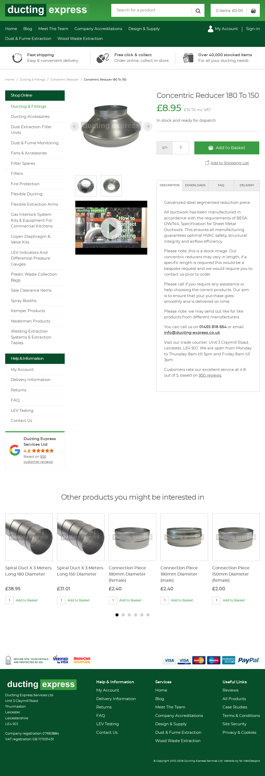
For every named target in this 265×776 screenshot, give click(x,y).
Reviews (230, 690)
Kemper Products (28, 311)
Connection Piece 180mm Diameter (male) (179, 574)
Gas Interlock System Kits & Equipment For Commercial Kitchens (32, 220)
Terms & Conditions (241, 716)
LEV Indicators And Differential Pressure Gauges (30, 258)
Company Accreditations (98, 29)
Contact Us (21, 421)
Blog (27, 29)
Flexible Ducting (26, 194)
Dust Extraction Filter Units (31, 130)
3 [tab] (129, 614)
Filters (17, 174)
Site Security (234, 724)
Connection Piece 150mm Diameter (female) (230, 574)
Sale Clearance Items (31, 290)
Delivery (247, 185)
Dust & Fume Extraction (28, 39)
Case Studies (235, 707)
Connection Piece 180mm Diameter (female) (127, 574)
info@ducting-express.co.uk (192, 333)
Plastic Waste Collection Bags (34, 277)
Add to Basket (230, 148)
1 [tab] (117, 614)
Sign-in (253, 29)
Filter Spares (23, 164)
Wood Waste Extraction (80, 39)
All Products (234, 699)
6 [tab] (148, 614)
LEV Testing (22, 411)
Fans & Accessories (29, 153)
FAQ (221, 185)
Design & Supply (144, 29)
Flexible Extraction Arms (34, 204)
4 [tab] (135, 614)
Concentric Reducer (64, 79)
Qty (165, 147)
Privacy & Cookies (239, 733)
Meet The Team (53, 29)
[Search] (198, 11)
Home (11, 29)
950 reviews (210, 375)
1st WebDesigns (249, 761)
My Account (226, 29)
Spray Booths (23, 301)
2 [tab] (123, 614)
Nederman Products (30, 321)
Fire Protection (25, 184)
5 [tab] (141, 614)
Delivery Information (30, 380)
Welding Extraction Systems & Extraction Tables (31, 337)
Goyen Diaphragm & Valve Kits (30, 240)
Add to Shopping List (230, 163)
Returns (18, 390)
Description (170, 185)
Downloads (195, 185)
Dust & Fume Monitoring (34, 143)
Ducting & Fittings (32, 79)
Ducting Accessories (30, 117)
